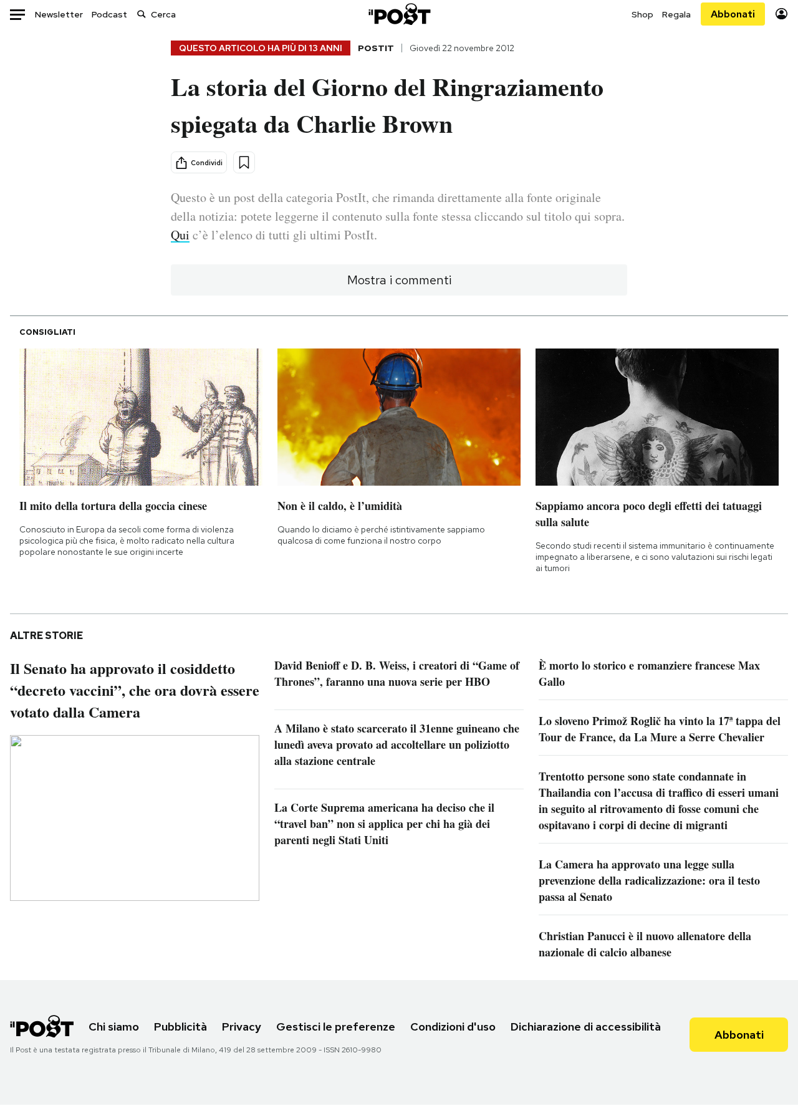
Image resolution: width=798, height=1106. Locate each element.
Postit (376, 48)
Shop (642, 14)
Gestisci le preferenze (335, 1026)
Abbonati (733, 14)
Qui (180, 234)
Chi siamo (114, 1026)
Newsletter (59, 14)
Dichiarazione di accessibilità (586, 1026)
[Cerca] (141, 14)
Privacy (241, 1026)
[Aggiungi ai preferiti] (244, 162)
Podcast (109, 14)
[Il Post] (399, 14)
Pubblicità (180, 1026)
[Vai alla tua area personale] (781, 14)
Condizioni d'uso (453, 1026)
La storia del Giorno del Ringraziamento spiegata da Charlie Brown (387, 105)
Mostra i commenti (399, 280)
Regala (676, 14)
